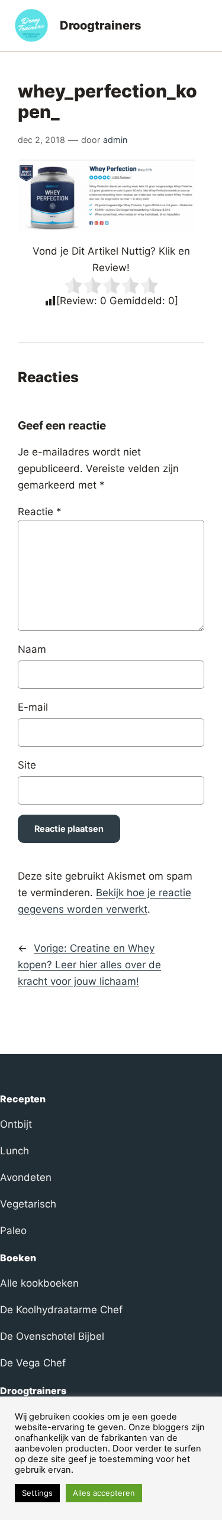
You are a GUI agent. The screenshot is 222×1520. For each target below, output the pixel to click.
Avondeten (26, 1177)
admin (115, 140)
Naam (32, 649)
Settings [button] (37, 1493)
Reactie (40, 511)
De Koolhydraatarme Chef (61, 1310)
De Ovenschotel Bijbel (52, 1336)
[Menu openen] (201, 25)
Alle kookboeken (39, 1283)
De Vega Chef (33, 1363)
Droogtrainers (100, 25)
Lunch (14, 1151)
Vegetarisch (28, 1204)
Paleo (13, 1230)
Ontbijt (16, 1124)
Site (27, 765)
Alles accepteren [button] (104, 1493)
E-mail (33, 707)
